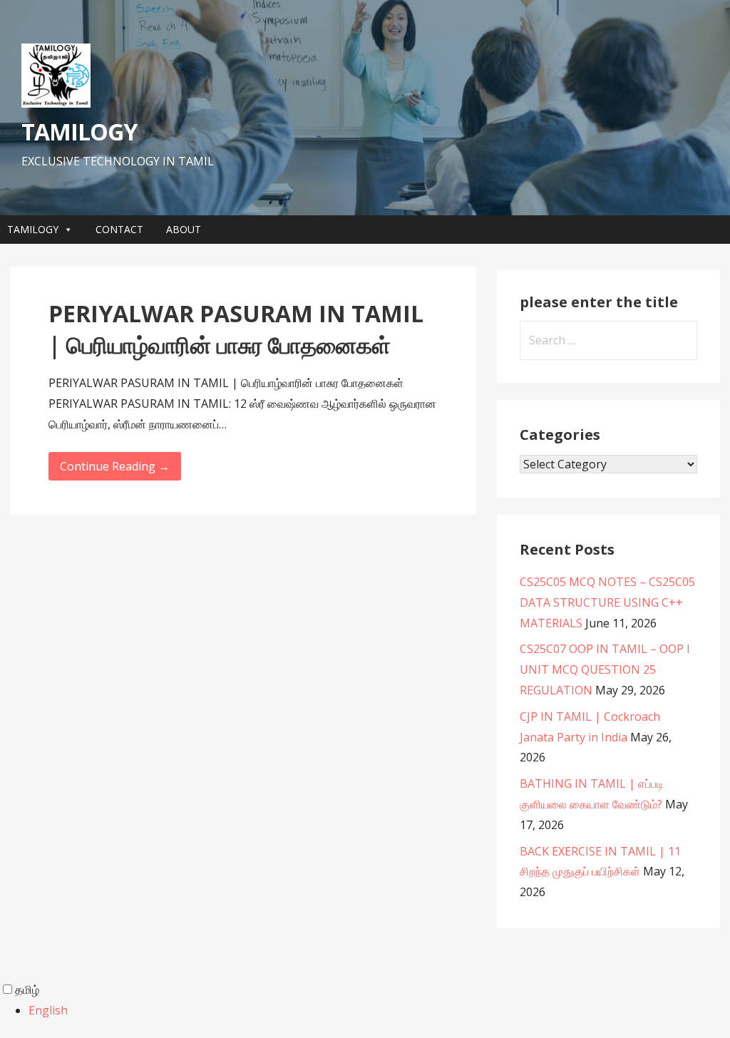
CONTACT (119, 229)
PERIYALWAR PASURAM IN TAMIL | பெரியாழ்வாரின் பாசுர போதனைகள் (235, 329)
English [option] (48, 1010)
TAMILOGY (79, 131)
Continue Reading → (115, 466)
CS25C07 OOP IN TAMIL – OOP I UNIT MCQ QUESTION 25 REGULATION (605, 669)
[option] (379, 1010)
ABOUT (183, 229)
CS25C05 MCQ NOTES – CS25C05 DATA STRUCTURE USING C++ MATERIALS (607, 602)
